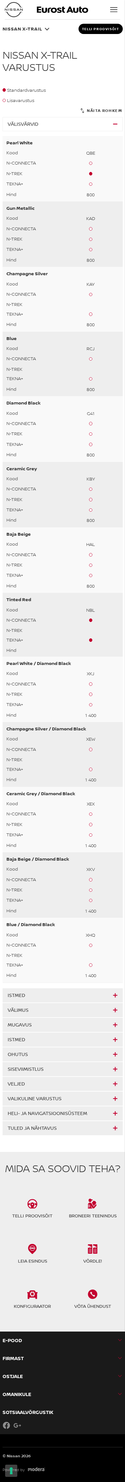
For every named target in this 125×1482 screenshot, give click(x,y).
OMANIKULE (17, 1394)
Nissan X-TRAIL (22, 29)
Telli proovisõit (100, 29)
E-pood (12, 1340)
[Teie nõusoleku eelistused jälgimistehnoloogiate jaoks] (11, 1471)
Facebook (6, 1425)
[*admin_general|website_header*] (14, 9)
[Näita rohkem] (100, 110)
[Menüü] (113, 9)
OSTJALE (13, 1376)
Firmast (13, 1358)
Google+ (17, 1425)
